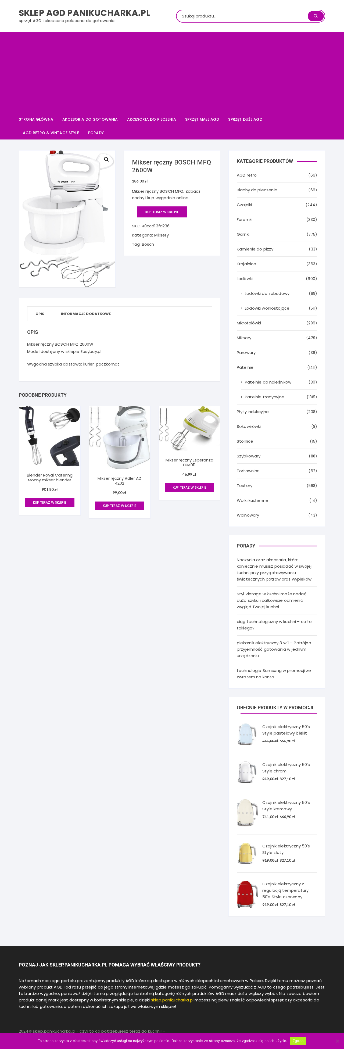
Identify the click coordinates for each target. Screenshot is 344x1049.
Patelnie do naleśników (268, 382)
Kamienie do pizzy (255, 249)
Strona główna (36, 119)
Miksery (161, 235)
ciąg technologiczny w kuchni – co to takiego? (274, 625)
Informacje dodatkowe (86, 313)
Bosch (148, 244)
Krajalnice (246, 264)
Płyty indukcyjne (253, 411)
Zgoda (298, 1041)
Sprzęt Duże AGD (245, 119)
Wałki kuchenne (252, 500)
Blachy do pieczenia (257, 190)
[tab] (40, 314)
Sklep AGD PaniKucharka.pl (84, 13)
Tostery (244, 485)
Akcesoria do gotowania (90, 119)
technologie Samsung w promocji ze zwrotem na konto (274, 674)
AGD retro (247, 175)
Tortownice (248, 471)
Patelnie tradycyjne (264, 397)
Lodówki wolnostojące (267, 308)
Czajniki (244, 204)
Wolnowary (248, 515)
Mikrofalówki (249, 323)
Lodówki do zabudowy (267, 293)
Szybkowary (249, 456)
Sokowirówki (249, 426)
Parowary (246, 352)
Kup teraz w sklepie (162, 212)
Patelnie (245, 367)
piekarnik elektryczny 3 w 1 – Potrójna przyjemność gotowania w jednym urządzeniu (274, 649)
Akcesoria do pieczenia (151, 119)
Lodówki (245, 278)
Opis (40, 313)
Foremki (244, 219)
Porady (96, 132)
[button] (106, 159)
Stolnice (245, 441)
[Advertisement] (172, 72)
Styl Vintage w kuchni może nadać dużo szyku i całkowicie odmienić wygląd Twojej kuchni (271, 600)
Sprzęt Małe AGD (202, 119)
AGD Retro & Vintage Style (51, 132)
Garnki (243, 234)
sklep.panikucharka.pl (172, 1000)
